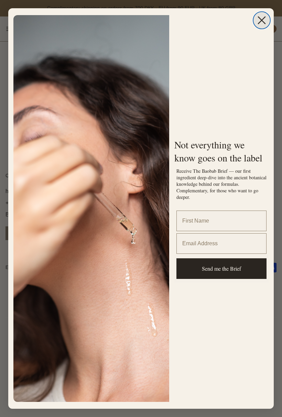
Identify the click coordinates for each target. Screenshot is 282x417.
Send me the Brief (221, 268)
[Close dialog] (261, 20)
